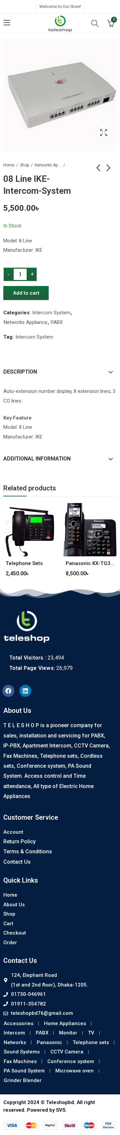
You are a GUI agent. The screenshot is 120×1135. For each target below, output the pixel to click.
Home (8, 165)
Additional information (37, 458)
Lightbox (103, 132)
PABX (57, 322)
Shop (24, 165)
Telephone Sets (24, 563)
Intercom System (51, 313)
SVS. (61, 1110)
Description (20, 372)
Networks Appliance (48, 165)
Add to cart (26, 293)
